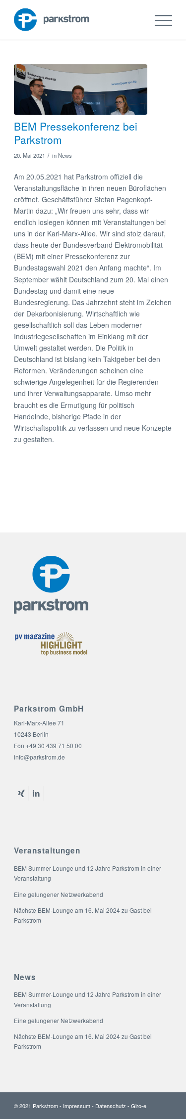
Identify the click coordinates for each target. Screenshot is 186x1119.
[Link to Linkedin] (36, 793)
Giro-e (138, 1106)
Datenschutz (110, 1106)
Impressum (76, 1106)
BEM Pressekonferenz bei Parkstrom (75, 133)
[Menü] (158, 20)
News (65, 155)
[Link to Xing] (21, 793)
